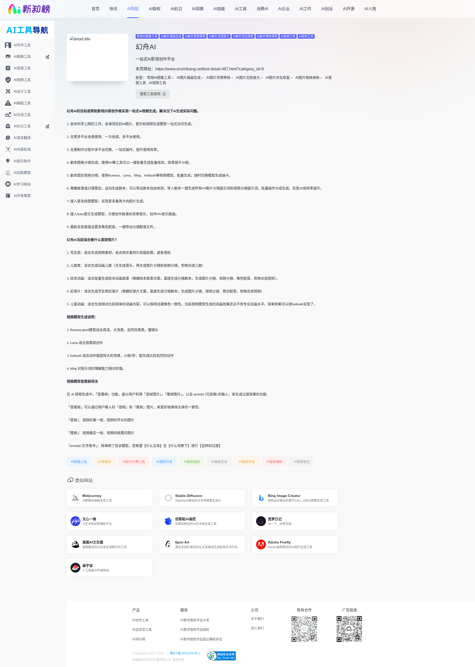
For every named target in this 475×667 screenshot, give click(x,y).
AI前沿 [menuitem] (176, 9)
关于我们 (257, 618)
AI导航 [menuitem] (133, 9)
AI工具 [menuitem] (241, 9)
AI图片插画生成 (171, 36)
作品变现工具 (142, 629)
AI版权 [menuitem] (155, 9)
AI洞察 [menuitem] (198, 9)
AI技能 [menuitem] (219, 9)
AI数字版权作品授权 (194, 629)
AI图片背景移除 (195, 36)
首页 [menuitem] (95, 9)
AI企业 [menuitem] (284, 9)
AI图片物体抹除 (267, 36)
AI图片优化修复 (243, 36)
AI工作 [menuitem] (305, 9)
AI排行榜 (138, 639)
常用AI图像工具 (147, 36)
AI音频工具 (288, 36)
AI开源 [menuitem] (349, 9)
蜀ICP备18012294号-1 (185, 653)
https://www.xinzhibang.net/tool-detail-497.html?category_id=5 (209, 69)
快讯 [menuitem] (113, 9)
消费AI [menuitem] (262, 9)
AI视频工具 (306, 36)
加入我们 (257, 628)
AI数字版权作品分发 (194, 620)
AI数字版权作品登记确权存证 (201, 639)
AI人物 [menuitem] (370, 9)
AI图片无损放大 (219, 36)
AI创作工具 (140, 620)
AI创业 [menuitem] (327, 9)
